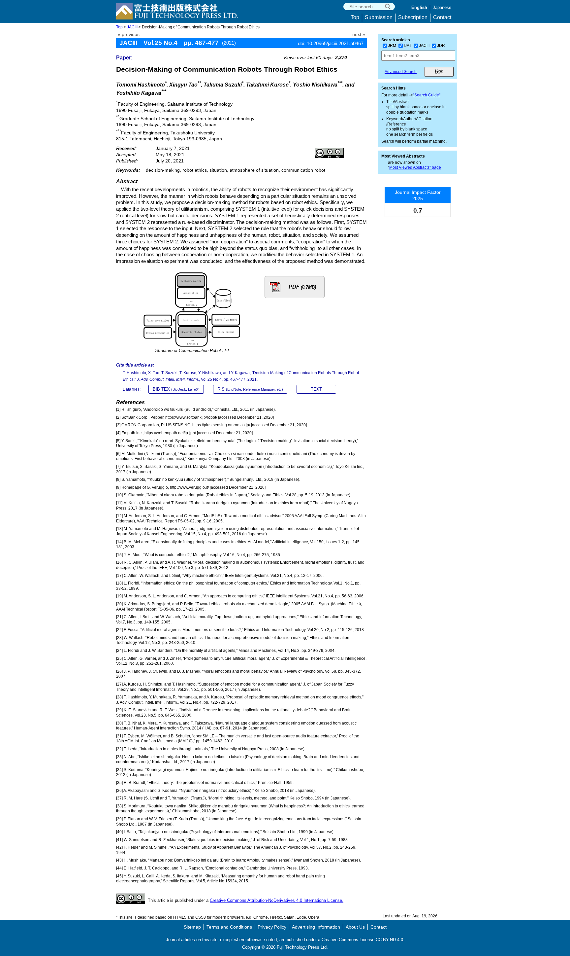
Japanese (442, 7)
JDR (441, 45)
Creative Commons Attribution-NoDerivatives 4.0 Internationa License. (276, 900)
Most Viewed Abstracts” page (415, 167)
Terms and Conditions (229, 927)
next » (358, 34)
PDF (302, 287)
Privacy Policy (272, 927)
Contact (442, 17)
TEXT (316, 389)
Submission (379, 17)
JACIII (132, 27)
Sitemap (192, 927)
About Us (355, 927)
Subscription (413, 17)
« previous (129, 34)
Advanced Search (401, 71)
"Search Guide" (426, 95)
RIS (250, 389)
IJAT (407, 45)
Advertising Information (316, 927)
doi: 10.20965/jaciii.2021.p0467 (331, 43)
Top (355, 17)
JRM (392, 45)
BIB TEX (176, 389)
